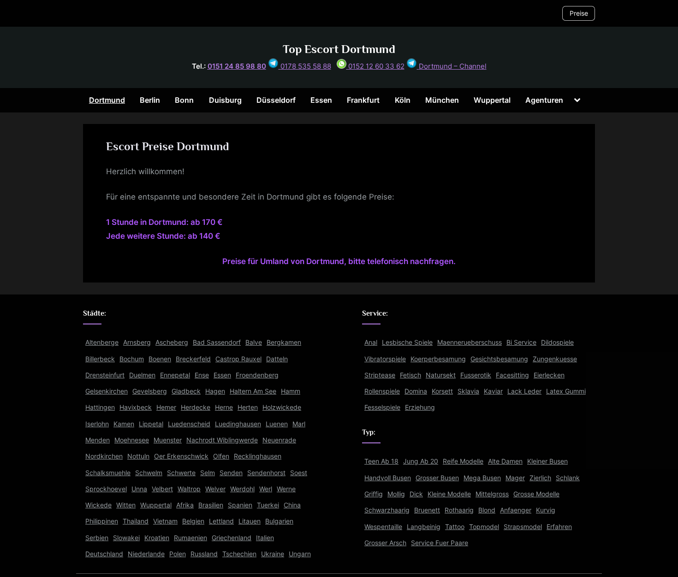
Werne (286, 489)
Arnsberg (137, 342)
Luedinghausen (238, 424)
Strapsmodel (523, 526)
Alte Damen (505, 461)
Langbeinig (423, 526)
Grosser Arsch (385, 543)
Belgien (193, 521)
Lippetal (151, 424)
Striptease (379, 375)
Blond (486, 510)
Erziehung (420, 407)
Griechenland (231, 538)
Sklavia (468, 391)
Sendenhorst (266, 473)
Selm (207, 473)
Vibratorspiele (385, 359)
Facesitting (512, 375)
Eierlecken (549, 375)
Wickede (98, 505)
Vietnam (165, 521)
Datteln (277, 359)
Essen (321, 100)
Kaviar (493, 391)
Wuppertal (492, 100)
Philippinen (101, 521)
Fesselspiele (382, 407)
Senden (231, 473)
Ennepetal (175, 375)
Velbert (162, 489)
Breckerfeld (193, 359)
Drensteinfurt (105, 375)
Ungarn (300, 554)
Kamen (123, 424)
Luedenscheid (189, 424)
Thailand (136, 521)
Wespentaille (383, 526)
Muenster (168, 440)
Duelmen (142, 375)
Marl (298, 424)
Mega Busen (482, 478)
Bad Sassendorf (217, 342)
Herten (248, 407)
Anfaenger (515, 510)
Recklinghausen (257, 456)
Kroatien (156, 538)
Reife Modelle (463, 461)
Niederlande (146, 554)
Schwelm (148, 473)
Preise (579, 13)
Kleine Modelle (449, 494)
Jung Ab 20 (420, 461)
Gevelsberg (149, 391)
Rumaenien (190, 538)
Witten (126, 505)
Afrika (185, 505)
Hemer (166, 407)
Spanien (240, 505)
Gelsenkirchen (106, 391)
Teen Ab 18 (381, 461)
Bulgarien (279, 521)
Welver (215, 489)
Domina (415, 391)
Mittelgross (492, 494)
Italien (265, 538)
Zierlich (540, 478)
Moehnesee (131, 440)
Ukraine (272, 554)
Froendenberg (257, 375)
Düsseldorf (276, 100)
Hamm (290, 391)
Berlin (150, 100)
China (292, 505)
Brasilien (210, 505)
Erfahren (559, 526)
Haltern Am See (253, 391)
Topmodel (484, 526)
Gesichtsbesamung (499, 359)
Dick (416, 494)
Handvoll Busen (387, 478)
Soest (298, 473)
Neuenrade (279, 440)
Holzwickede (281, 407)
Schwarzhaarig (387, 510)
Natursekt (441, 375)
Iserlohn (97, 424)
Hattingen (100, 407)
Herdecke (195, 407)
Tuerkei (268, 505)
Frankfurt (363, 100)
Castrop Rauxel (238, 359)
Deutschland (104, 554)
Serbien (96, 538)
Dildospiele (557, 342)
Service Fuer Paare (439, 543)
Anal (370, 342)
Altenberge (102, 342)
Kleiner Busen (547, 461)
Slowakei (126, 538)
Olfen (221, 456)
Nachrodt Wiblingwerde (222, 440)
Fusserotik (475, 375)
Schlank (568, 478)
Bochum (131, 359)
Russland (204, 554)
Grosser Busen (437, 478)
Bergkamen (284, 342)
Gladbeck (186, 391)
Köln (402, 100)
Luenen (277, 424)
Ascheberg (171, 342)
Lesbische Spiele (407, 342)
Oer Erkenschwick (181, 456)
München (442, 100)
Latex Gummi (566, 391)
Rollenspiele (382, 391)
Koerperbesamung (438, 359)
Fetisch (410, 375)
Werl (265, 489)
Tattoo (454, 526)
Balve (253, 342)
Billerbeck (100, 359)
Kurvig (545, 510)
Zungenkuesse (555, 359)
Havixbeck (135, 407)
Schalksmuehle (108, 473)
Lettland (221, 521)
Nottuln (138, 456)
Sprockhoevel (106, 489)
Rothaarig (459, 510)
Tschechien (239, 554)
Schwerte (181, 473)
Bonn (184, 100)
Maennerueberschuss (469, 342)
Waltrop (189, 489)
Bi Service (521, 342)
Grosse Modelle (536, 494)
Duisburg (225, 100)
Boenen (160, 359)
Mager (515, 478)
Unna (139, 489)
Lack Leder (524, 391)
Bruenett (427, 510)
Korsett (442, 391)
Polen (177, 554)
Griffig (373, 494)
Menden (97, 440)
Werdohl (242, 489)
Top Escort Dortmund (339, 49)
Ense (202, 375)
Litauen (249, 521)
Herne (224, 407)
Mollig (396, 494)
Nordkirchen (104, 456)
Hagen (215, 391)
